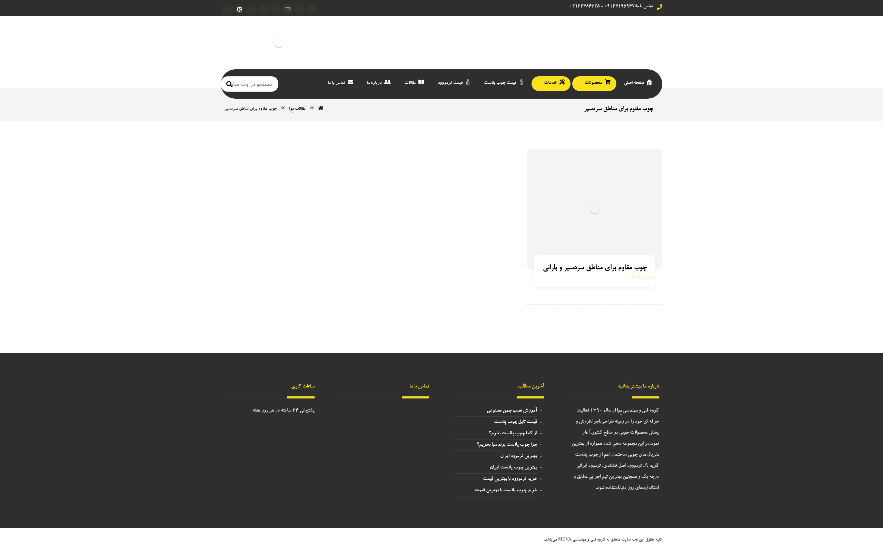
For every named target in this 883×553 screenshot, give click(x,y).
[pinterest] (227, 9)
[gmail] (287, 9)
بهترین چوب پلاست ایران (513, 468)
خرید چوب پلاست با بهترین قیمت (506, 490)
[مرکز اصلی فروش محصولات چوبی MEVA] (279, 43)
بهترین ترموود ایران (518, 456)
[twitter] (251, 9)
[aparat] (239, 9)
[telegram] (311, 9)
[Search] (229, 84)
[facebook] (275, 9)
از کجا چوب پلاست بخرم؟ (513, 433)
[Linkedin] (263, 9)
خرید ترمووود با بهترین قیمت (510, 479)
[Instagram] (299, 9)
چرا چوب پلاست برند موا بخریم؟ (507, 445)
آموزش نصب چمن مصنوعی (512, 411)
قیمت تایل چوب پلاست (515, 422)
